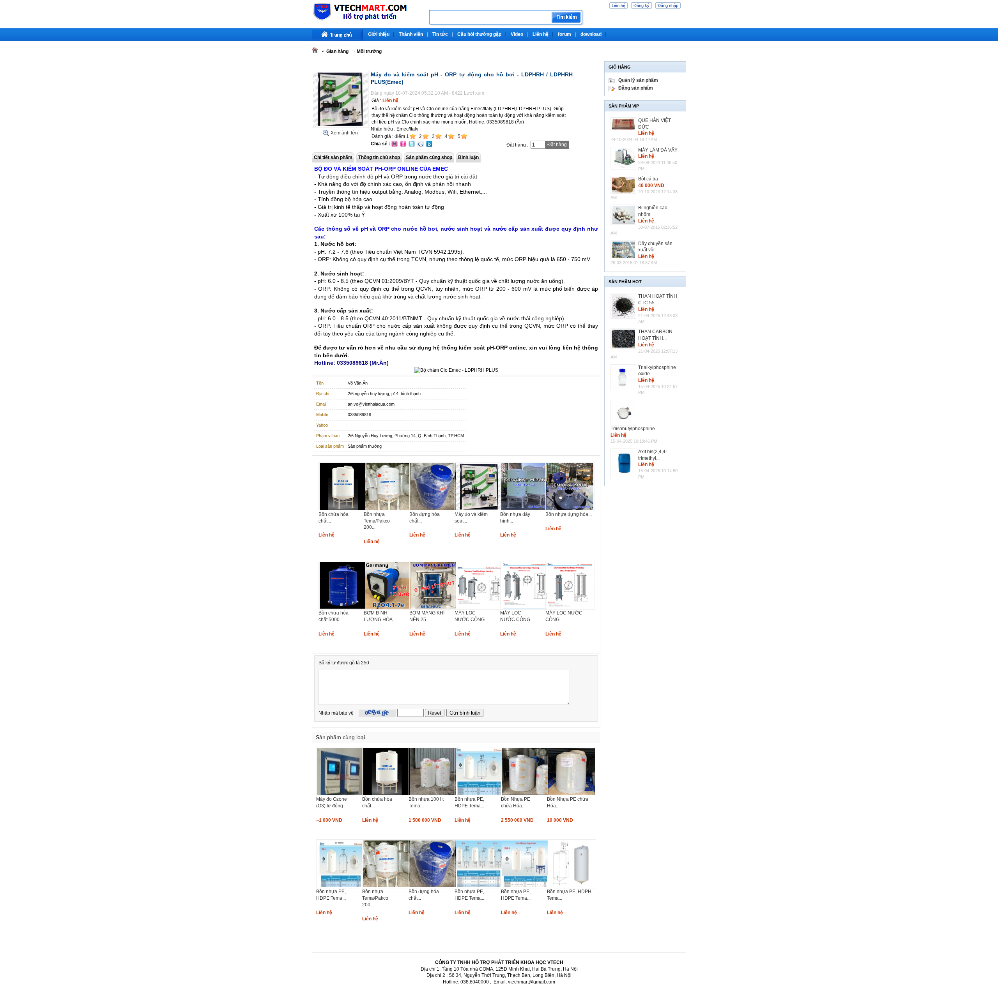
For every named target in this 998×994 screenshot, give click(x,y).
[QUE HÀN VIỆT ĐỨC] (624, 124)
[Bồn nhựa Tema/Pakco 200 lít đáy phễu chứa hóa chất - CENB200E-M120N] (388, 509)
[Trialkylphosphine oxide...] (624, 378)
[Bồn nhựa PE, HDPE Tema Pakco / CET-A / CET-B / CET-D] (479, 887)
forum (564, 34)
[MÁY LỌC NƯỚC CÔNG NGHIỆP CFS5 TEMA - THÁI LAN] (479, 608)
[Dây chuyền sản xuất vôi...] (624, 250)
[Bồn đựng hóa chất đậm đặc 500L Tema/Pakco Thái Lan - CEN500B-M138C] (433, 509)
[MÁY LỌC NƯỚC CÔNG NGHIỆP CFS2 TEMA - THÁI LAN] (570, 608)
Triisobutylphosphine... (634, 428)
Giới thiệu (378, 34)
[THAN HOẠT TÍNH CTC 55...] (624, 306)
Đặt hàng (557, 144)
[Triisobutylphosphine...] (624, 412)
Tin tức (440, 34)
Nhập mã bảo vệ (336, 713)
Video (517, 34)
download (591, 34)
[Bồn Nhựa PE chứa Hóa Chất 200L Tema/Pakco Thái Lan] (525, 794)
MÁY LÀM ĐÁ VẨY (658, 150)
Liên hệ (618, 5)
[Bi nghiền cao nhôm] (624, 215)
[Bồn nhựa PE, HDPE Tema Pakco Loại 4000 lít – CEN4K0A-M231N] (340, 887)
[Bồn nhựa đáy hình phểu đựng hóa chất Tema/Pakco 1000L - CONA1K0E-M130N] (524, 509)
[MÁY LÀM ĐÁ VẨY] (624, 158)
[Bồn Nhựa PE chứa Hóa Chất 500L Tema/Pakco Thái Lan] (571, 794)
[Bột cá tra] (624, 185)
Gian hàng (337, 51)
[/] (367, 19)
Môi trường (369, 51)
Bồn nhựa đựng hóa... (568, 514)
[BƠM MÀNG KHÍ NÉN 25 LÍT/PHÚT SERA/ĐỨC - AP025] (433, 608)
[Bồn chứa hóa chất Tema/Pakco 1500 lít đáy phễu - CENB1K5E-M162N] (343, 509)
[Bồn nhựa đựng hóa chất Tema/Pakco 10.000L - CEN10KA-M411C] (570, 509)
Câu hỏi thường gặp (479, 34)
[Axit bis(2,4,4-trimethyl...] (624, 463)
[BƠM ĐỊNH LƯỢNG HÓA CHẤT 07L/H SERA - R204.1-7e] (388, 608)
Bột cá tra (648, 179)
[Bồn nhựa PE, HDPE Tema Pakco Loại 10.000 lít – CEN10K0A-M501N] (479, 794)
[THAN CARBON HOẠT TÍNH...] (624, 338)
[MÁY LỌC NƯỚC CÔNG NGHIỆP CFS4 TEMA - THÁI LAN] (524, 608)
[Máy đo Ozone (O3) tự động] (340, 794)
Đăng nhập (668, 5)
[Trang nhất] (337, 34)
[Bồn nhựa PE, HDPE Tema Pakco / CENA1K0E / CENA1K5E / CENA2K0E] (525, 887)
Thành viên (411, 34)
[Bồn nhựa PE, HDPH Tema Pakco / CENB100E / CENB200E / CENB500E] (571, 887)
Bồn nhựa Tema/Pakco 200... (377, 521)
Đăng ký (641, 5)
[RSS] (685, 31)
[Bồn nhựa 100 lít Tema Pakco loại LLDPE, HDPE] (433, 794)
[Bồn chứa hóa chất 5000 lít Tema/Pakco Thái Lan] (343, 608)
